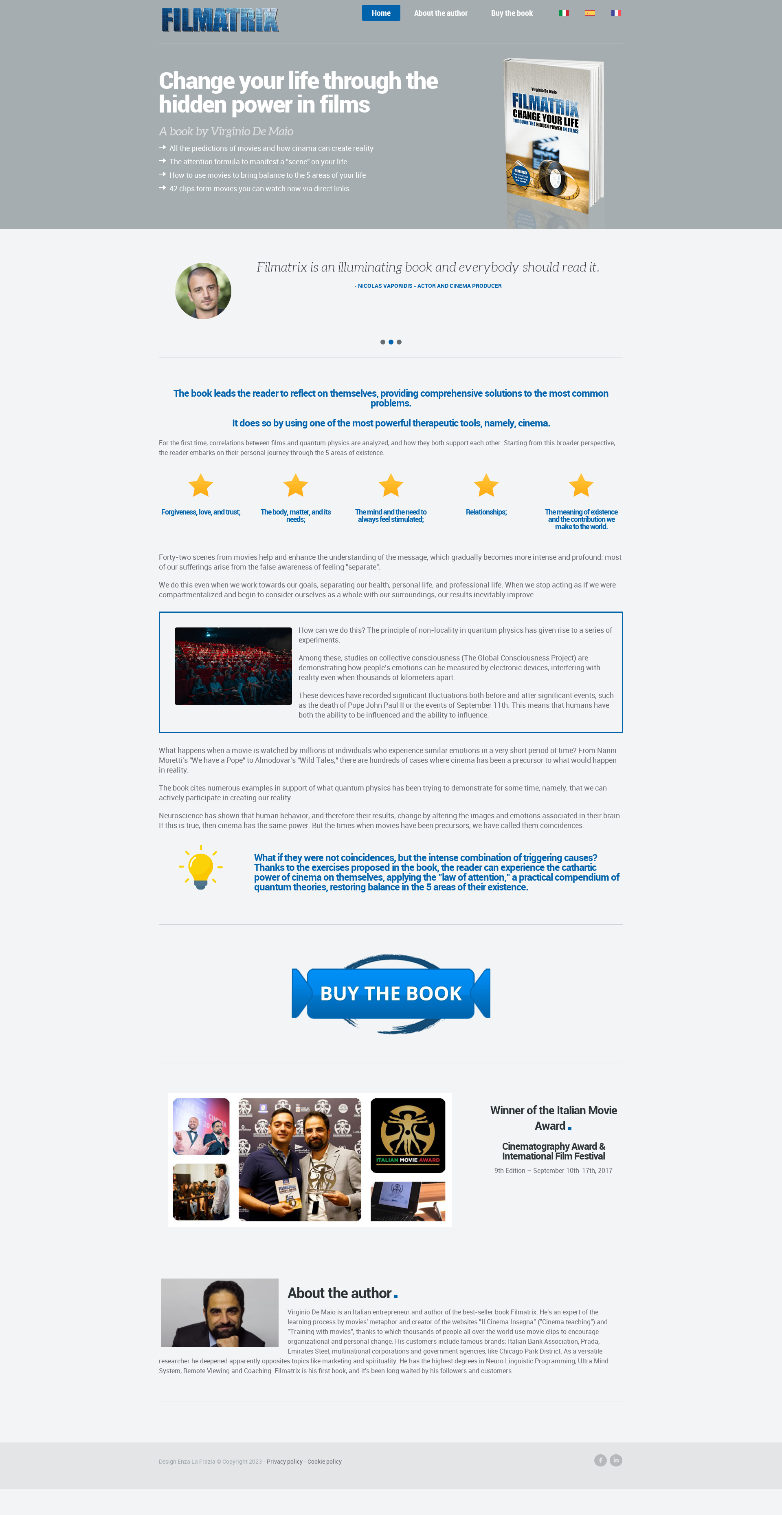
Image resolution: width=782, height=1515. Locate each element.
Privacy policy (285, 1461)
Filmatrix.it (558, 13)
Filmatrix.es (584, 13)
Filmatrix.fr (610, 13)
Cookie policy (325, 1461)
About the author (441, 12)
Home (381, 12)
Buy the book (512, 12)
